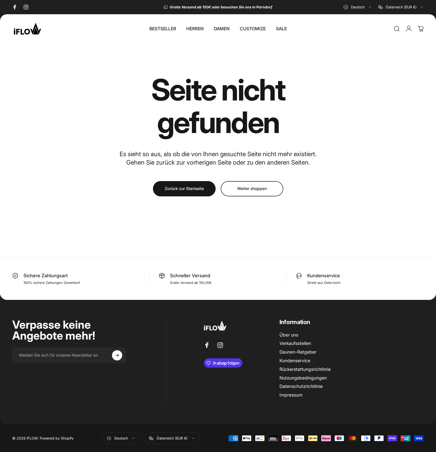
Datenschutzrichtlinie (301, 386)
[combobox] (357, 7)
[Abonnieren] (117, 355)
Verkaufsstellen (295, 343)
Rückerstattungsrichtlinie (305, 369)
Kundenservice (294, 360)
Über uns (288, 335)
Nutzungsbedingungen (303, 378)
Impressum (290, 395)
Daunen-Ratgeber (297, 352)
